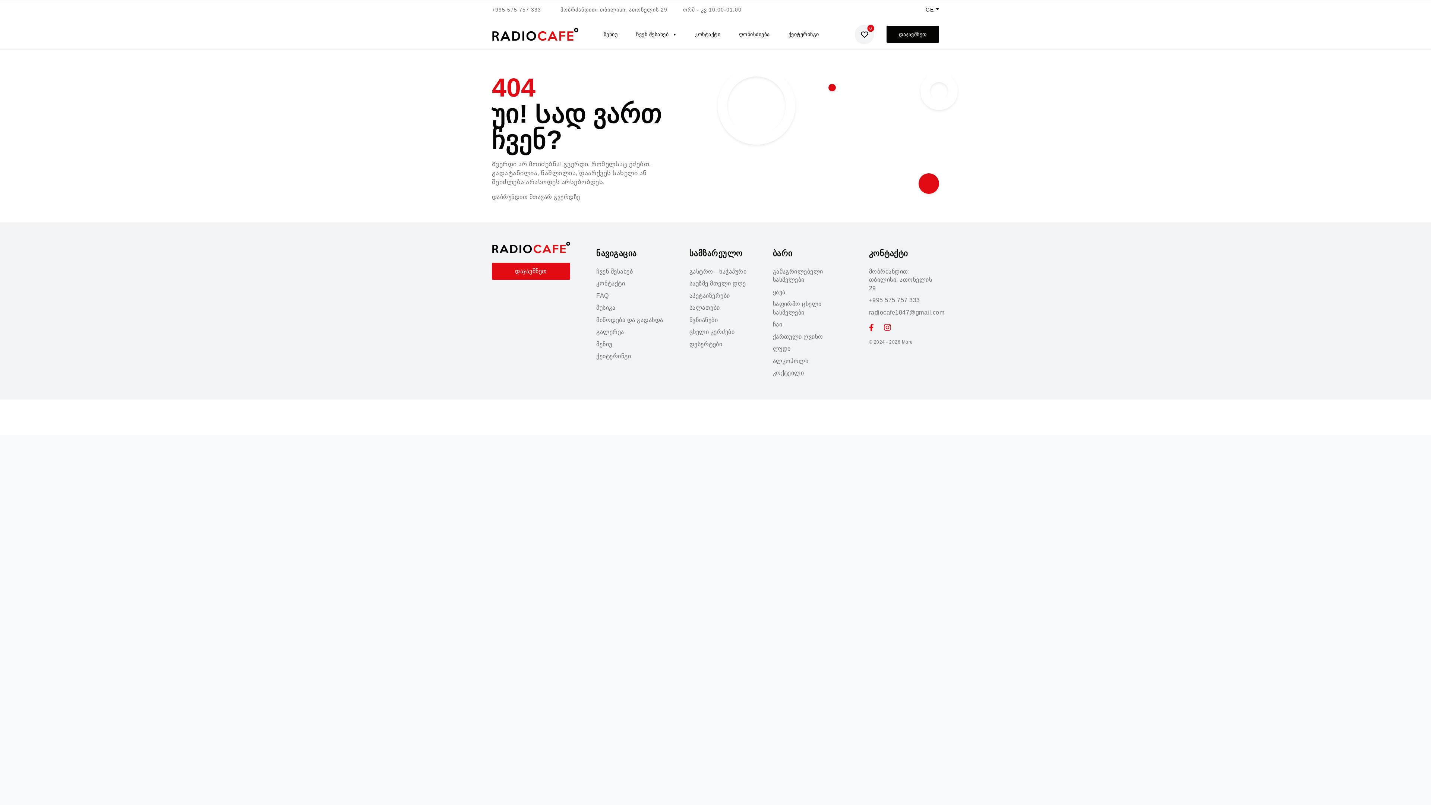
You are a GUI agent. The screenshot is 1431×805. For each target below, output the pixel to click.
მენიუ (610, 34)
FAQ (602, 296)
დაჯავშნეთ (912, 34)
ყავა (779, 292)
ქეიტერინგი (804, 34)
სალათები (704, 307)
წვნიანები (703, 320)
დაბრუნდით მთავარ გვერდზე (536, 197)
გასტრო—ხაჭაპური (717, 271)
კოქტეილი (788, 373)
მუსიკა (605, 307)
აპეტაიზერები (709, 296)
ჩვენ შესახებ (652, 34)
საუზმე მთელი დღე (717, 283)
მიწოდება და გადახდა (629, 320)
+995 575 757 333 (516, 10)
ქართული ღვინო (798, 337)
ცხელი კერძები (712, 332)
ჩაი (777, 324)
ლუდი (782, 348)
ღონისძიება (754, 34)
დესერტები (705, 344)
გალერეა (610, 332)
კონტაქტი (707, 34)
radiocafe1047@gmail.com (906, 312)
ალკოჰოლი (791, 361)
